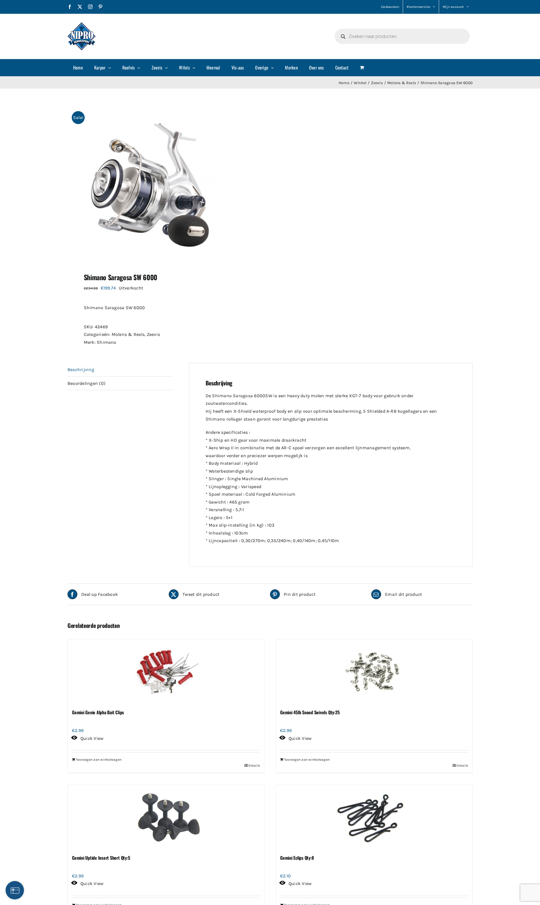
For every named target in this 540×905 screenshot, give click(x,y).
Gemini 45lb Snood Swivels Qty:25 (309, 712)
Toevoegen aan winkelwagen (99, 760)
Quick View (92, 738)
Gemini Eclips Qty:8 (297, 857)
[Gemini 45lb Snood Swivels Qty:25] (374, 671)
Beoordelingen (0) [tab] (86, 383)
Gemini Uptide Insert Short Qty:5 (101, 857)
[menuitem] (78, 67)
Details (254, 765)
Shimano (106, 342)
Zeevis (153, 334)
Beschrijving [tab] (81, 369)
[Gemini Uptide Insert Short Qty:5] (166, 817)
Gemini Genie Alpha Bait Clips (98, 712)
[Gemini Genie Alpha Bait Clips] (166, 671)
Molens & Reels (128, 334)
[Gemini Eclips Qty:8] (374, 817)
